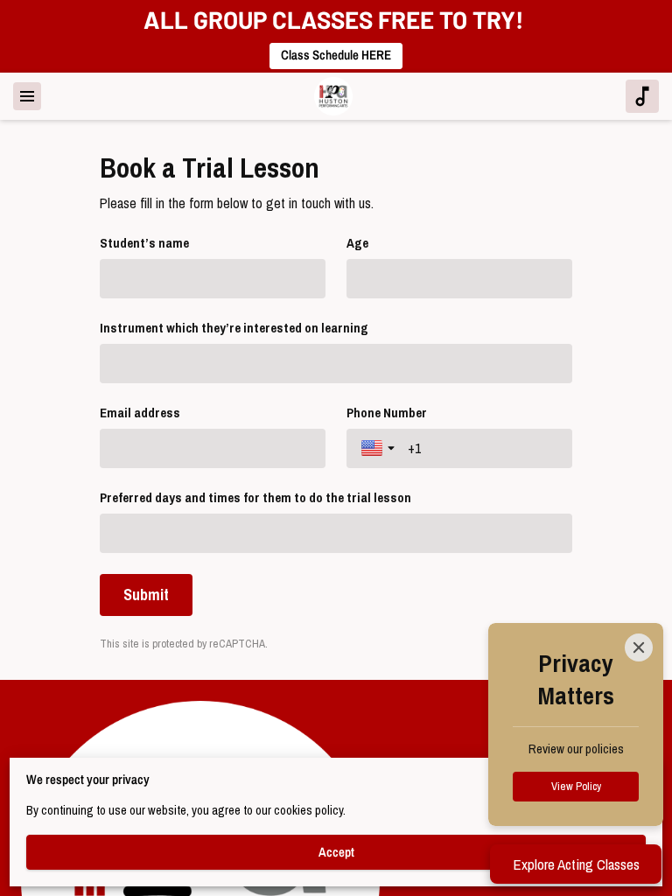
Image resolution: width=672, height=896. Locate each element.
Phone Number (386, 413)
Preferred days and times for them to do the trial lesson (255, 498)
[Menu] (27, 96)
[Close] (639, 648)
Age (357, 243)
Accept (336, 852)
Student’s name (144, 243)
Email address (140, 413)
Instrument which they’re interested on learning (234, 328)
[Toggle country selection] (380, 448)
